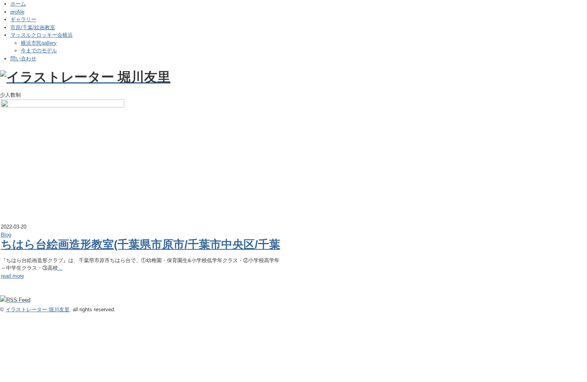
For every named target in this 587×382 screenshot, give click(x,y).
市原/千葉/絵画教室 (32, 27)
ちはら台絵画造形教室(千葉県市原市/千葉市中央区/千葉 (140, 244)
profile (17, 12)
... (60, 268)
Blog (6, 235)
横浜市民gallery (39, 43)
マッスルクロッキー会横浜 (41, 35)
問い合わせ (23, 59)
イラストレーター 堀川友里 (37, 309)
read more (12, 276)
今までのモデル (39, 51)
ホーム (18, 4)
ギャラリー (23, 19)
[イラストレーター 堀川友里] (85, 77)
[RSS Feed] (15, 300)
